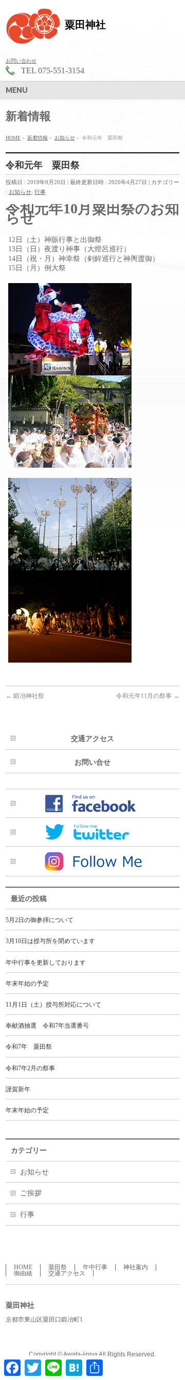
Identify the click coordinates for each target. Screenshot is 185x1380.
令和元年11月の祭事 (147, 695)
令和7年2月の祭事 (30, 1068)
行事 (40, 192)
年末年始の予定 (27, 983)
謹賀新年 (18, 1089)
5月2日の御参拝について (39, 920)
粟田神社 (85, 24)
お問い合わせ (21, 61)
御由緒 (23, 1273)
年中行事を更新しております (46, 962)
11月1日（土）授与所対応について (53, 1004)
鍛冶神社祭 (25, 695)
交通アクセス (92, 739)
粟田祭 (57, 1267)
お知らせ (20, 192)
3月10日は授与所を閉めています (50, 941)
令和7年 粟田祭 (29, 1046)
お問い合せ (92, 762)
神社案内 (135, 1267)
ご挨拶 (31, 1193)
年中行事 (95, 1267)
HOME (23, 1267)
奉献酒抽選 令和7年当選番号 (47, 1025)
